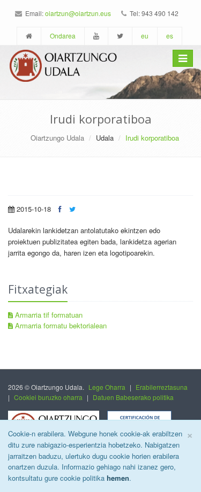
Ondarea (63, 35)
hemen (118, 478)
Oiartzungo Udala (57, 138)
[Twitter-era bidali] (72, 209)
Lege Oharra (106, 386)
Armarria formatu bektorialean (60, 325)
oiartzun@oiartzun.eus (78, 13)
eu (144, 35)
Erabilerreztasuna (162, 386)
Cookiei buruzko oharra (48, 397)
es (169, 35)
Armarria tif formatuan (48, 315)
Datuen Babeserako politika (133, 397)
